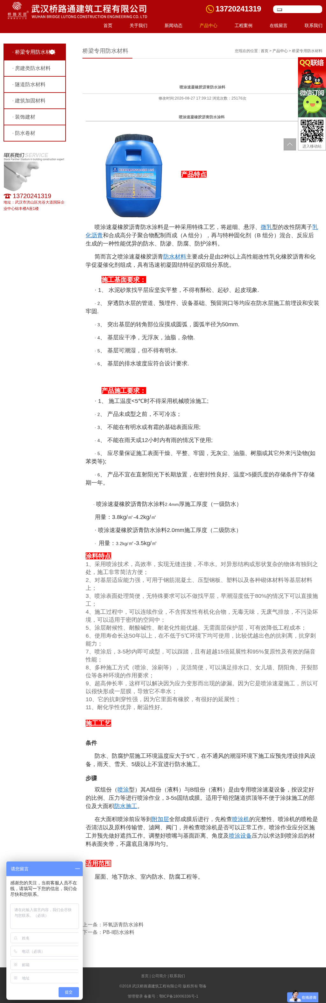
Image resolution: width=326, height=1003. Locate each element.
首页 (107, 25)
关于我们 (138, 25)
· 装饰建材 (23, 117)
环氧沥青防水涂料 (123, 924)
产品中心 (208, 25)
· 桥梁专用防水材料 (34, 52)
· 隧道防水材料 (29, 84)
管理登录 (135, 996)
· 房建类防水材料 (31, 68)
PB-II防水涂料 (118, 932)
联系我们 (313, 25)
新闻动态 (173, 25)
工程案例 (243, 25)
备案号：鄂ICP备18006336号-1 (171, 996)
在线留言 (278, 25)
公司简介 (159, 976)
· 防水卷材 (23, 133)
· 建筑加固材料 (29, 100)
